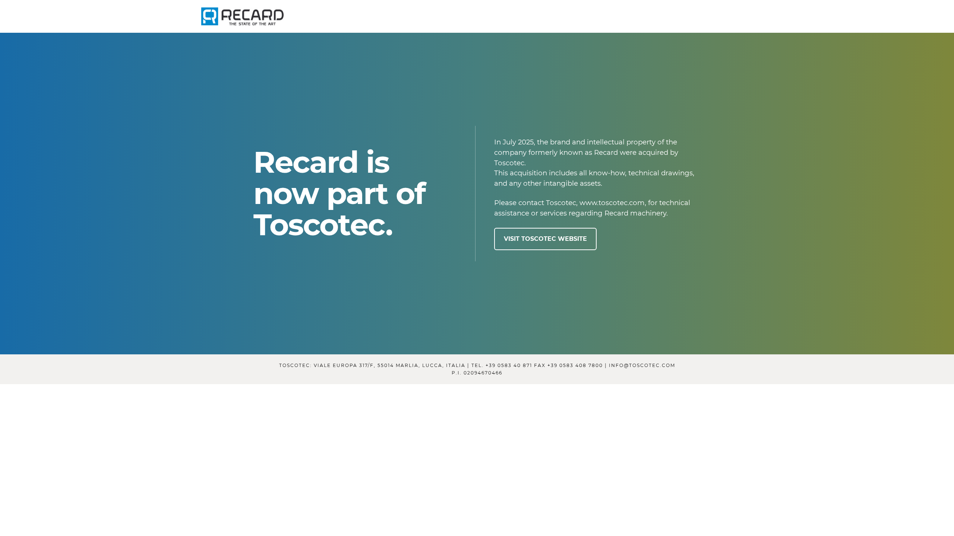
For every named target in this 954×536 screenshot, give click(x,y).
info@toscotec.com (642, 365)
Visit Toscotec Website (545, 238)
